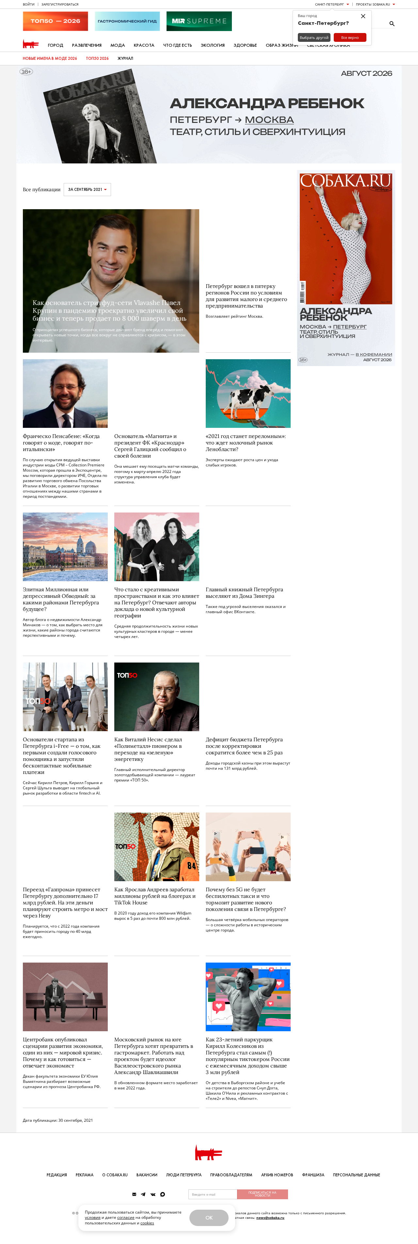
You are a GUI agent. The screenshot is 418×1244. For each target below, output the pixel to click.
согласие (126, 1217)
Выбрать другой (314, 37)
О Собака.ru (115, 1175)
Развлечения (87, 45)
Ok (209, 1218)
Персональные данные (356, 1175)
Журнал (125, 58)
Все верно (350, 37)
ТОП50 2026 (97, 58)
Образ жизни (282, 45)
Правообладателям (231, 1175)
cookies (147, 1223)
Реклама (84, 1175)
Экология (213, 45)
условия (93, 1217)
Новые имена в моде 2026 (50, 58)
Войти (29, 4)
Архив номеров (277, 1175)
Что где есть (177, 45)
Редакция (57, 1175)
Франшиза (313, 1175)
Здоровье (245, 45)
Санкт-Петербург (329, 4)
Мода (117, 45)
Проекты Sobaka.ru (373, 4)
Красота (144, 45)
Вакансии (147, 1175)
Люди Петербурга (183, 1175)
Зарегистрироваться (59, 4)
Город (55, 45)
